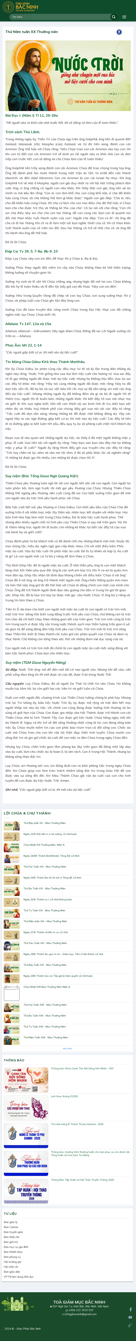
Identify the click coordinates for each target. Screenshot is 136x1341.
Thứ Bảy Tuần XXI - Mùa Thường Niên (45, 964)
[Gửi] (113, 16)
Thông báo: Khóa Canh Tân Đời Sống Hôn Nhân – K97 (82, 1068)
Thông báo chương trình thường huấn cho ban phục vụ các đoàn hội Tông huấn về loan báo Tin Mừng (90, 1153)
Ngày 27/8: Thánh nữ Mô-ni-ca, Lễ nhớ (46, 932)
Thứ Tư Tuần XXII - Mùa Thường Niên (45, 1026)
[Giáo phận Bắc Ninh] (20, 7)
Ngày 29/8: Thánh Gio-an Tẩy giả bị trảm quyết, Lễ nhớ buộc (58, 975)
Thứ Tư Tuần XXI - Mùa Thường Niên (44, 910)
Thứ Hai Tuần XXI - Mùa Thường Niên (45, 866)
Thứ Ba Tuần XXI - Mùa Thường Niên (45, 888)
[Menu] (124, 16)
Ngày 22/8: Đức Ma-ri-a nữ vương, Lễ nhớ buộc (50, 834)
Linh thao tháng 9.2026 (64, 1096)
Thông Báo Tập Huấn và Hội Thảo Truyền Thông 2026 (82, 1179)
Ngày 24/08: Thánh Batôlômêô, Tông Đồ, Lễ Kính (52, 855)
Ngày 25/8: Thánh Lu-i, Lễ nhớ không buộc (48, 899)
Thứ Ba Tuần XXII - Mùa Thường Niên (45, 1015)
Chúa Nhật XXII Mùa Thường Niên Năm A (47, 986)
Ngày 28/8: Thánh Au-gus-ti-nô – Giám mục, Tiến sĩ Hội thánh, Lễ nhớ (63, 954)
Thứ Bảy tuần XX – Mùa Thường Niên (45, 823)
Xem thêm (67, 1048)
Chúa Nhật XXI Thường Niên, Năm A (44, 844)
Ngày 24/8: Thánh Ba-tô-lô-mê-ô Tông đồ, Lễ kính (52, 877)
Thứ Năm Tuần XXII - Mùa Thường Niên (46, 1037)
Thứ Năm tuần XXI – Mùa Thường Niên (45, 921)
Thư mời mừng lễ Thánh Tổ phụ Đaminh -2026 (77, 1124)
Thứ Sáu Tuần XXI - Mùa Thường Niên (45, 943)
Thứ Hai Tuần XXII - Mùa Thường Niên (45, 1004)
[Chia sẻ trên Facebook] (119, 32)
